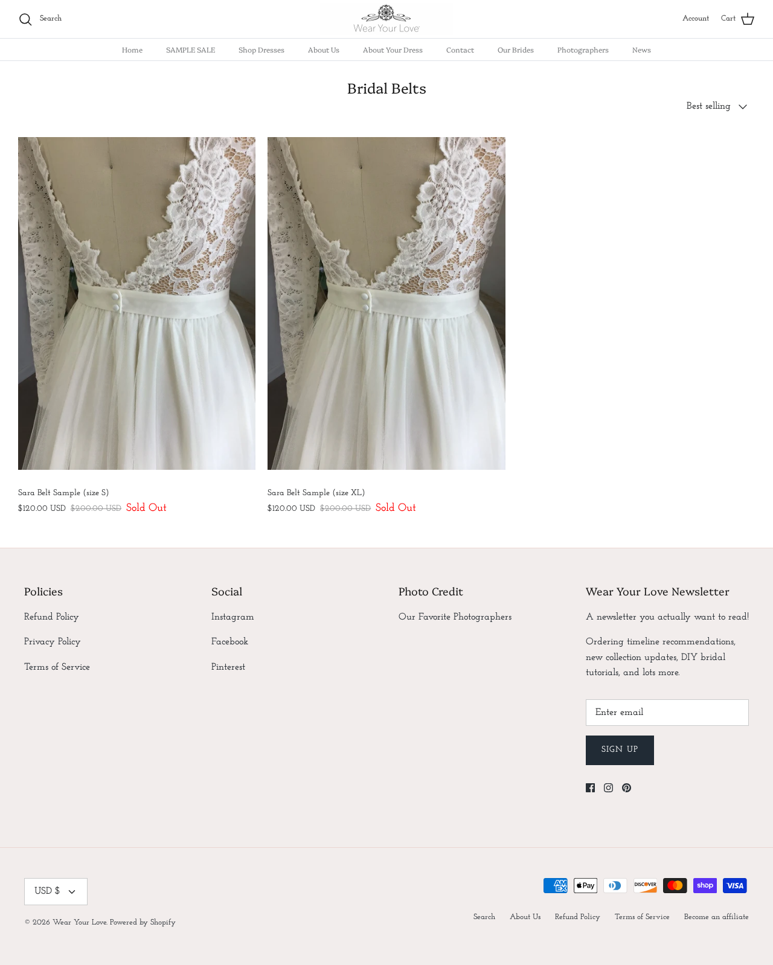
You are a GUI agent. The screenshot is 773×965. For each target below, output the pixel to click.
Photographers (583, 49)
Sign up (619, 749)
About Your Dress (393, 49)
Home (132, 49)
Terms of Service (57, 667)
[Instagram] (608, 787)
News (641, 49)
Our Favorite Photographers (455, 617)
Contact (460, 49)
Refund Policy (51, 617)
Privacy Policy (52, 642)
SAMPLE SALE (190, 49)
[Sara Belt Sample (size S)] (136, 303)
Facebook (229, 642)
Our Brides (516, 49)
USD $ (47, 891)
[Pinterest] (626, 787)
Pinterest (228, 667)
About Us (323, 49)
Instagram (232, 617)
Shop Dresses (261, 49)
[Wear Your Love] (386, 19)
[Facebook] (590, 787)
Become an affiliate (716, 917)
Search (484, 917)
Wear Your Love (79, 922)
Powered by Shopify (143, 922)
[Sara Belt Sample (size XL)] (386, 303)
